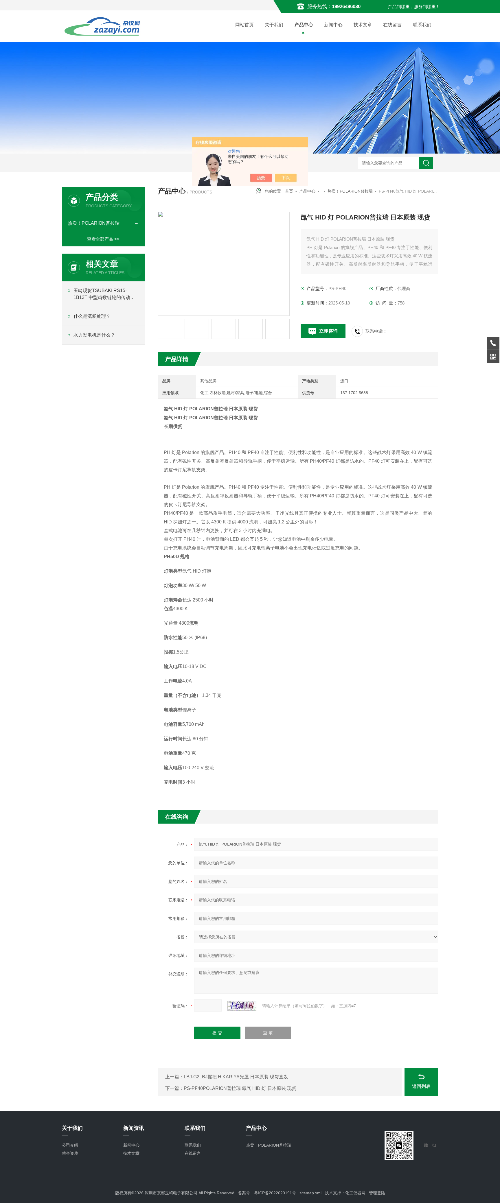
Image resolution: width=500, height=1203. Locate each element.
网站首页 (244, 24)
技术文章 (363, 24)
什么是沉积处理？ (92, 316)
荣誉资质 (70, 1153)
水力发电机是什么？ (94, 335)
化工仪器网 (355, 1193)
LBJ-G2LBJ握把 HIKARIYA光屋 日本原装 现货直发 (236, 1076)
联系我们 (422, 24)
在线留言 (392, 24)
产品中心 (304, 24)
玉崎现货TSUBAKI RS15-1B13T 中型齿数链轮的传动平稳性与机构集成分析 (104, 294)
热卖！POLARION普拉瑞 (350, 191)
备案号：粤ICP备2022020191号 (267, 1193)
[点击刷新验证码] (241, 1006)
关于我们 (274, 24)
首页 (289, 191)
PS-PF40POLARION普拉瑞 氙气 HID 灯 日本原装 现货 (240, 1088)
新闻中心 (333, 24)
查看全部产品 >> (103, 239)
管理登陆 (377, 1193)
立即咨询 (328, 331)
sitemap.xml (310, 1193)
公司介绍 (70, 1145)
